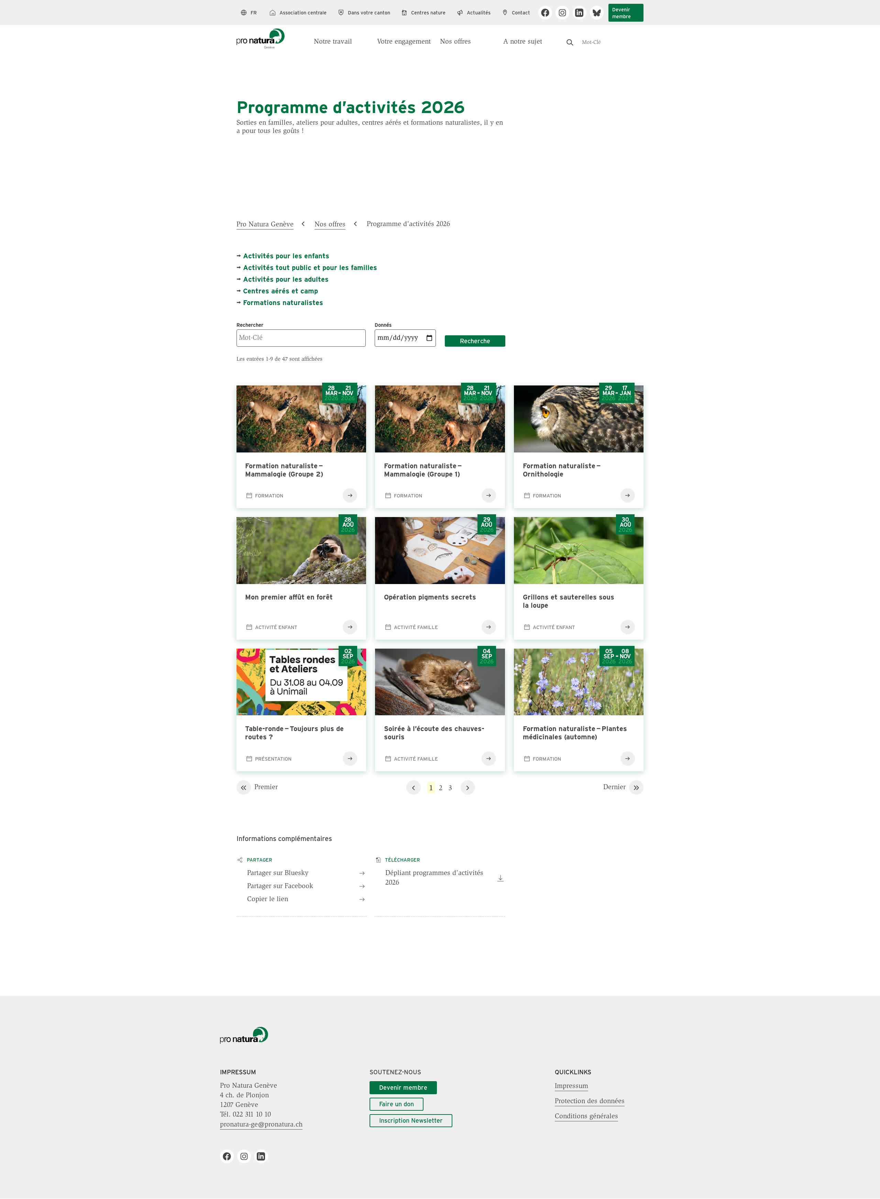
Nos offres (455, 41)
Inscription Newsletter (411, 1120)
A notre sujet (522, 41)
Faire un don (396, 1104)
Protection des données (590, 1101)
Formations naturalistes (283, 302)
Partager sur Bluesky (277, 873)
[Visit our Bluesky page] (599, 13)
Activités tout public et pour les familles (310, 267)
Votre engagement (404, 41)
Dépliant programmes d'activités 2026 (434, 878)
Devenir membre (621, 13)
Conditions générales (586, 1116)
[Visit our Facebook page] (547, 13)
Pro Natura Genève (265, 224)
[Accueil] (260, 35)
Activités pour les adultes (286, 278)
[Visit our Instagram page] (565, 13)
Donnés (383, 324)
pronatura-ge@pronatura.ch (261, 1124)
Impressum (571, 1086)
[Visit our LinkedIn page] (582, 13)
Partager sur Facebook (280, 886)
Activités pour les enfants (286, 255)
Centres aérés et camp (280, 290)
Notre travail (333, 41)
